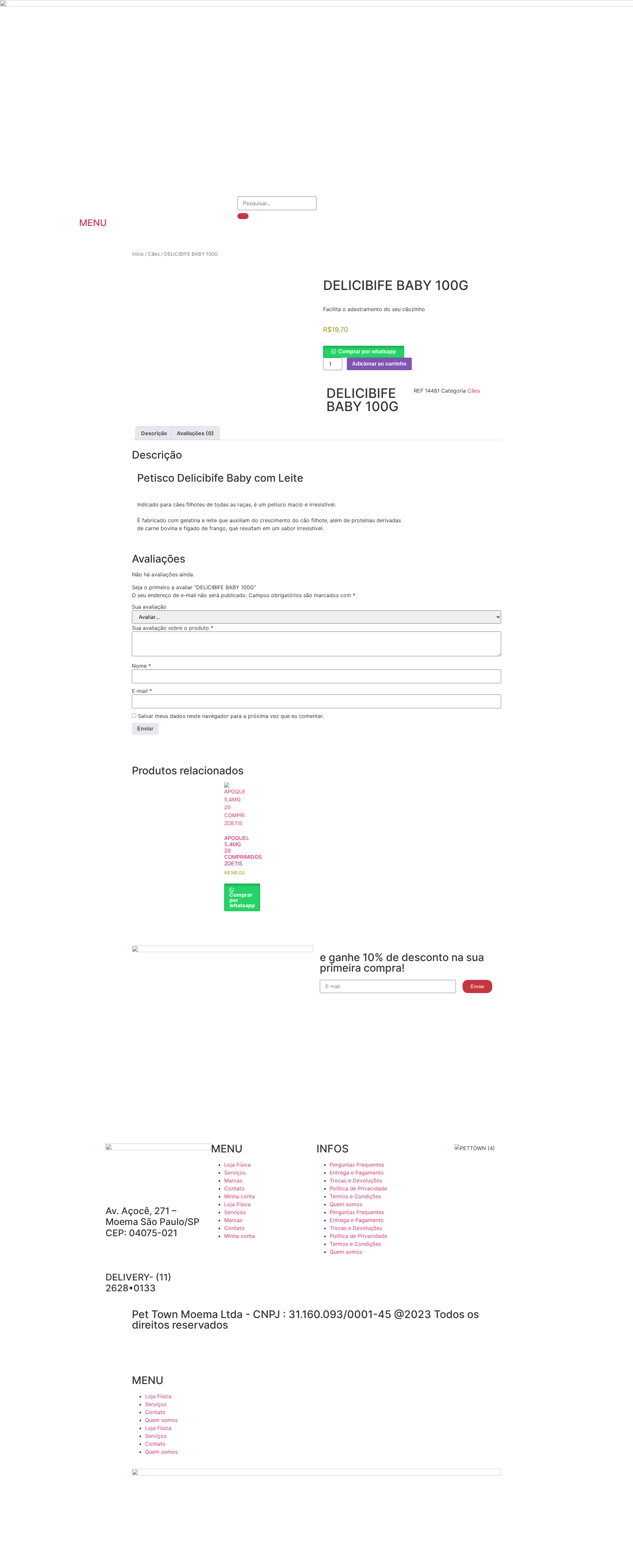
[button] (363, 351)
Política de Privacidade (358, 1188)
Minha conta (239, 1196)
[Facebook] (219, 1254)
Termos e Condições (355, 1196)
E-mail (142, 691)
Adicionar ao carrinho (379, 364)
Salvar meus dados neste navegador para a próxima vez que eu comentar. (231, 716)
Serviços (235, 1172)
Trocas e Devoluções (356, 1180)
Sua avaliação (149, 606)
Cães (154, 254)
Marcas (233, 1180)
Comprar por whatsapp (367, 351)
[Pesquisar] (243, 216)
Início (138, 254)
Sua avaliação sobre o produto (172, 627)
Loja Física (237, 1164)
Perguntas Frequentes (357, 1164)
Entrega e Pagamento (357, 1172)
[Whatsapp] (255, 1254)
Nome (141, 665)
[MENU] (87, 204)
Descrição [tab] (154, 433)
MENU (93, 222)
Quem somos (346, 1204)
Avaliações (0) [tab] (195, 433)
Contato (234, 1188)
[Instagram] (237, 1254)
